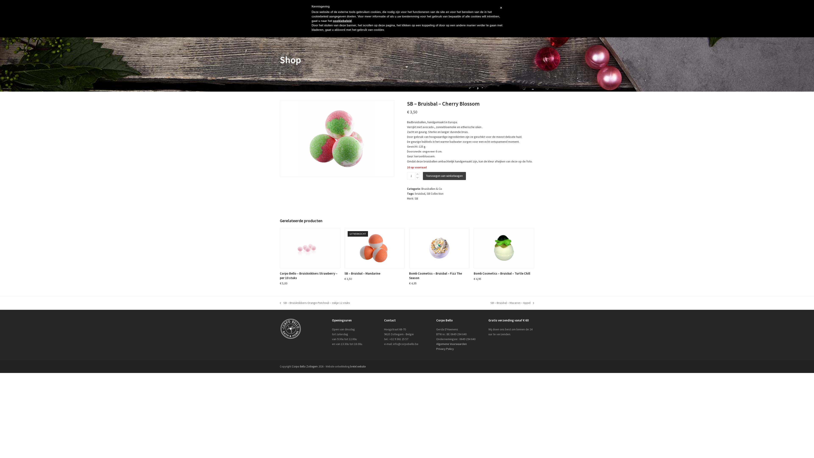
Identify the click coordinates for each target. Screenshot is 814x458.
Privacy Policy (445, 349)
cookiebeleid (342, 20)
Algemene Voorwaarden (451, 344)
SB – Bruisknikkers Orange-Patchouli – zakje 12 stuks (315, 303)
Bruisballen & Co (431, 189)
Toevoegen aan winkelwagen (444, 176)
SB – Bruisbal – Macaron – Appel (511, 303)
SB (416, 198)
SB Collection (435, 193)
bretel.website (358, 366)
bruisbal (420, 193)
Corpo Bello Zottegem (305, 366)
